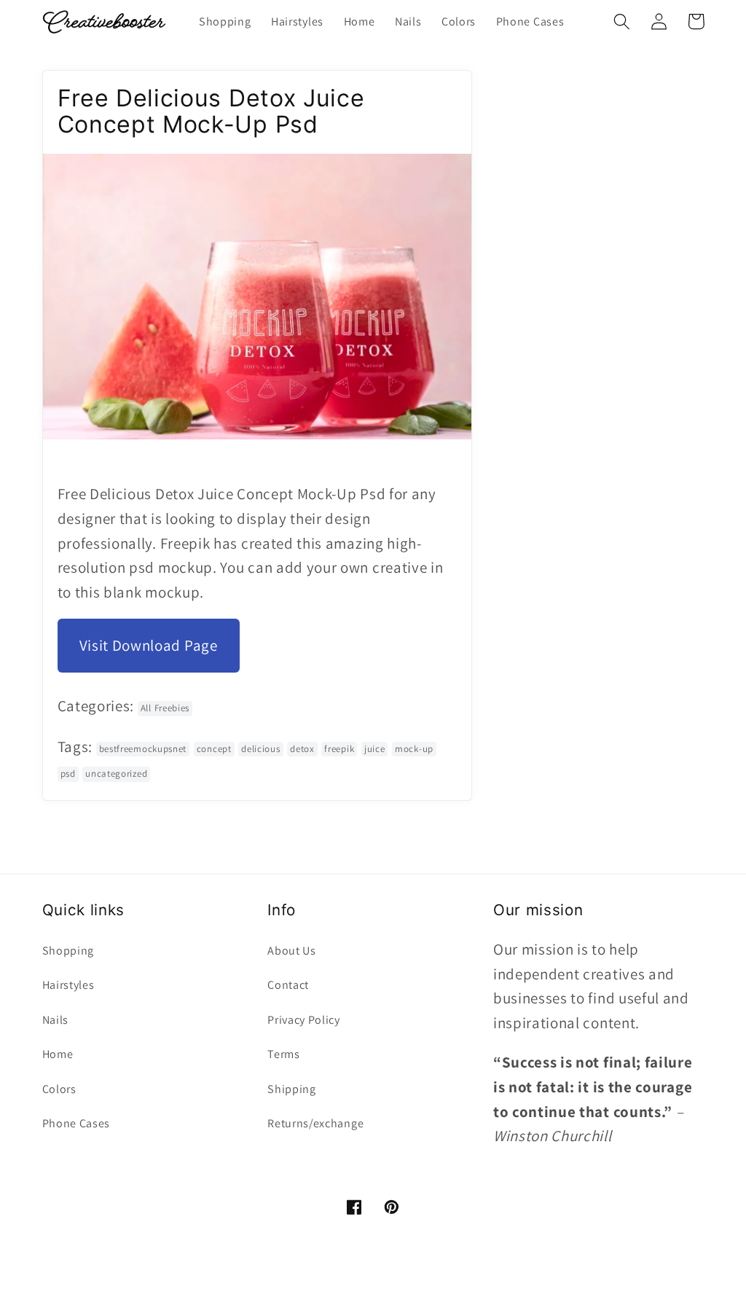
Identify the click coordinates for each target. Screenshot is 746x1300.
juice (374, 749)
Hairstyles (68, 984)
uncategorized (116, 773)
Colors (59, 1089)
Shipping (291, 1089)
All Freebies (165, 708)
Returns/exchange (315, 1123)
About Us (291, 950)
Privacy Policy (303, 1019)
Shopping (68, 950)
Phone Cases (76, 1123)
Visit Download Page (148, 645)
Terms (283, 1054)
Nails (55, 1019)
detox (302, 749)
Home (58, 1054)
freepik (339, 749)
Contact (288, 984)
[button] (622, 21)
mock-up (414, 749)
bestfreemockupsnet (142, 749)
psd (68, 773)
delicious (260, 749)
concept (214, 749)
